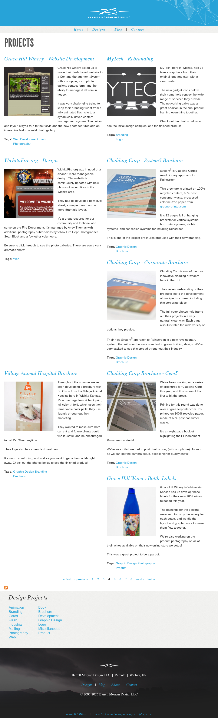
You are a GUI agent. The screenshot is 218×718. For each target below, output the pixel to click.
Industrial (16, 624)
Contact (137, 29)
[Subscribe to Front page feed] (6, 588)
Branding (122, 134)
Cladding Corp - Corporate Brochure (147, 262)
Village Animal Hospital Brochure (40, 372)
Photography (21, 143)
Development (29, 139)
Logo (119, 139)
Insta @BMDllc (76, 714)
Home (78, 29)
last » (151, 579)
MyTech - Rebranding (130, 58)
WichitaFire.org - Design (31, 160)
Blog (118, 29)
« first (67, 579)
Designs (99, 29)
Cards (13, 616)
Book (42, 607)
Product (121, 567)
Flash (42, 139)
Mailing (14, 629)
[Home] (109, 17)
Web (16, 139)
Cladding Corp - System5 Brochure (145, 160)
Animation (16, 607)
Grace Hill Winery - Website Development (49, 58)
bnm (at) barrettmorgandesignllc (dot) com (123, 714)
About (115, 684)
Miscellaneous (49, 629)
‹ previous (81, 579)
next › (140, 579)
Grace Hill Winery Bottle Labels (141, 478)
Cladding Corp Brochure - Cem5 (142, 372)
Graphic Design (126, 246)
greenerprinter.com (173, 206)
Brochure (122, 251)
